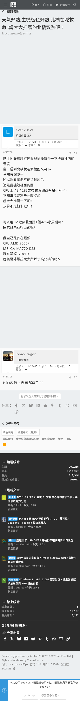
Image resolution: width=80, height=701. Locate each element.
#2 (75, 377)
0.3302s (55, 664)
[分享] (69, 153)
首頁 (68, 439)
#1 (75, 153)
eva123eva (11, 33)
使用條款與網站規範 (27, 439)
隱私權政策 (48, 439)
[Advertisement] (40, 78)
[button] (6, 4)
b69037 (74, 479)
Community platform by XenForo (36, 656)
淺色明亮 (8, 432)
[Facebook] (3, 673)
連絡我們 (8, 439)
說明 (60, 439)
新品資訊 (13, 509)
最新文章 (13, 490)
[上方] (75, 439)
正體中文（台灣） (28, 432)
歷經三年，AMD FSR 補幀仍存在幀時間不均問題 (41, 540)
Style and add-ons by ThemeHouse (22, 660)
